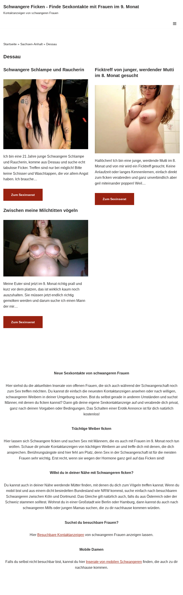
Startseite (10, 44)
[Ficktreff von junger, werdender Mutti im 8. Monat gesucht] (137, 119)
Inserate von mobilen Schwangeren (114, 562)
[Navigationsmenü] (175, 23)
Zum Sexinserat (19, 197)
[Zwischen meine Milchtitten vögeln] (45, 248)
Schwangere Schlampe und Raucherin (43, 69)
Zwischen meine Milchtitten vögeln (40, 210)
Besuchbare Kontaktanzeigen (60, 535)
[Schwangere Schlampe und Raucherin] (45, 114)
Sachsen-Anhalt (31, 44)
